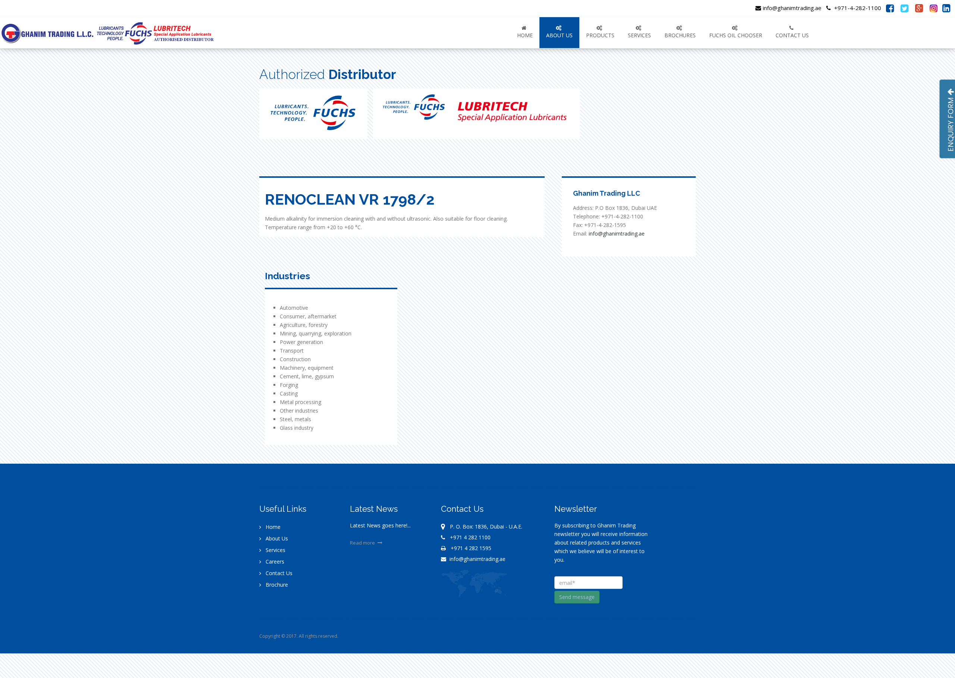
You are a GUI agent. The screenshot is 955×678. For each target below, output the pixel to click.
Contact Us (278, 573)
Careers (274, 561)
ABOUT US (559, 35)
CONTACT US (792, 35)
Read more (363, 542)
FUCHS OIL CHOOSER (735, 35)
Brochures (680, 35)
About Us (276, 538)
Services (274, 550)
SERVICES (639, 35)
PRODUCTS (600, 35)
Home (525, 35)
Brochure (276, 584)
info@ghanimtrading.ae (792, 8)
